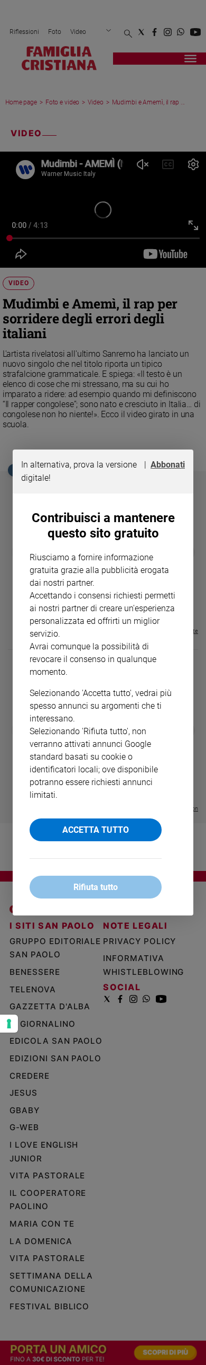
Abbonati (168, 465)
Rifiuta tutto (95, 887)
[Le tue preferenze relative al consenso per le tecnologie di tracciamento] (9, 1024)
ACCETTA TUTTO (95, 830)
